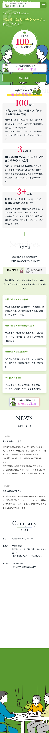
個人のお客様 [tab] (13, 270)
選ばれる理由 (24, 78)
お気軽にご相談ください (26, 68)
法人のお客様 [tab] (36, 270)
